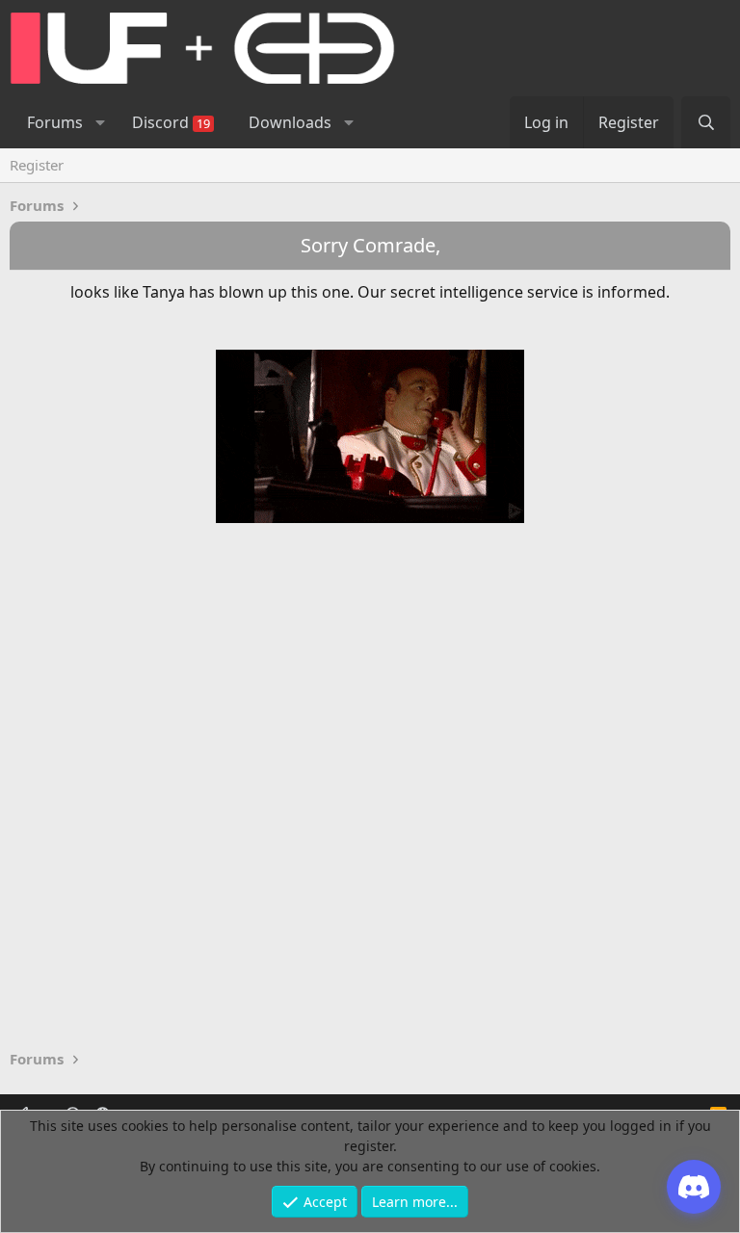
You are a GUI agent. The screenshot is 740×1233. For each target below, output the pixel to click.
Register (37, 164)
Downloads (290, 122)
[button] (100, 122)
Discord (171, 122)
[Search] (705, 122)
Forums (55, 122)
